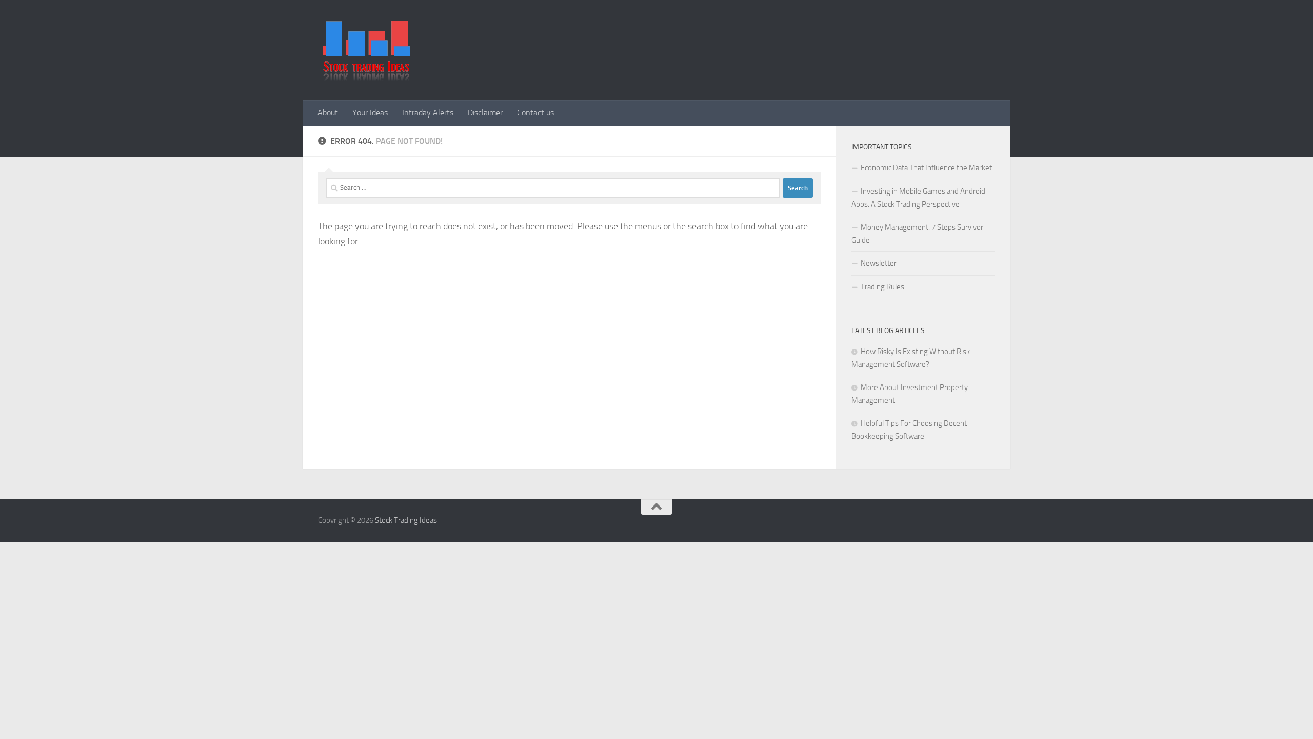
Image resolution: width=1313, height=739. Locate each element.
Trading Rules (882, 286)
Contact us (535, 113)
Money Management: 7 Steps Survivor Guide (917, 234)
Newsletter (879, 263)
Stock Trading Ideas (406, 520)
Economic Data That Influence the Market (926, 167)
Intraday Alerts (427, 113)
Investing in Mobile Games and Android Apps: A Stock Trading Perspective (918, 198)
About (327, 113)
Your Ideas (370, 113)
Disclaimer (485, 113)
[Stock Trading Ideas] (366, 78)
